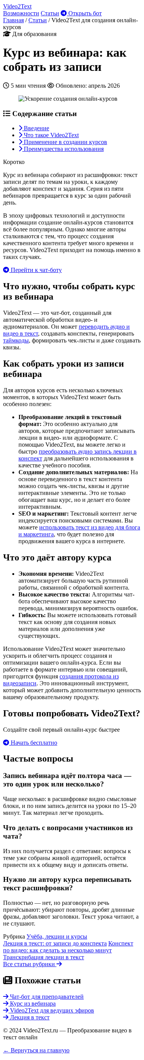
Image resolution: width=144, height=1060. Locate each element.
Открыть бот (84, 13)
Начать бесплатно (33, 742)
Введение (35, 128)
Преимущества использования (63, 149)
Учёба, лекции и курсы (56, 936)
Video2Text (17, 6)
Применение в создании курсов (64, 142)
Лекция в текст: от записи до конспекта (55, 943)
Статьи (50, 13)
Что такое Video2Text (50, 135)
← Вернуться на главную (36, 1050)
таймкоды (16, 340)
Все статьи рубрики (29, 964)
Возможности (21, 13)
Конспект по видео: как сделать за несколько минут (68, 947)
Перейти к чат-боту (35, 270)
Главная (13, 20)
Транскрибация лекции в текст (43, 957)
